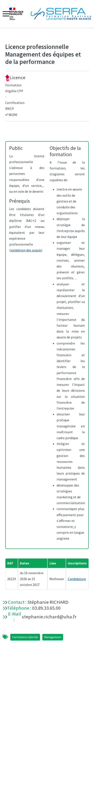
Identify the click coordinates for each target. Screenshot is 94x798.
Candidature (77, 579)
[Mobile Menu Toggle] (6, 14)
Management (52, 637)
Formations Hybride (25, 637)
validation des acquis (25, 250)
